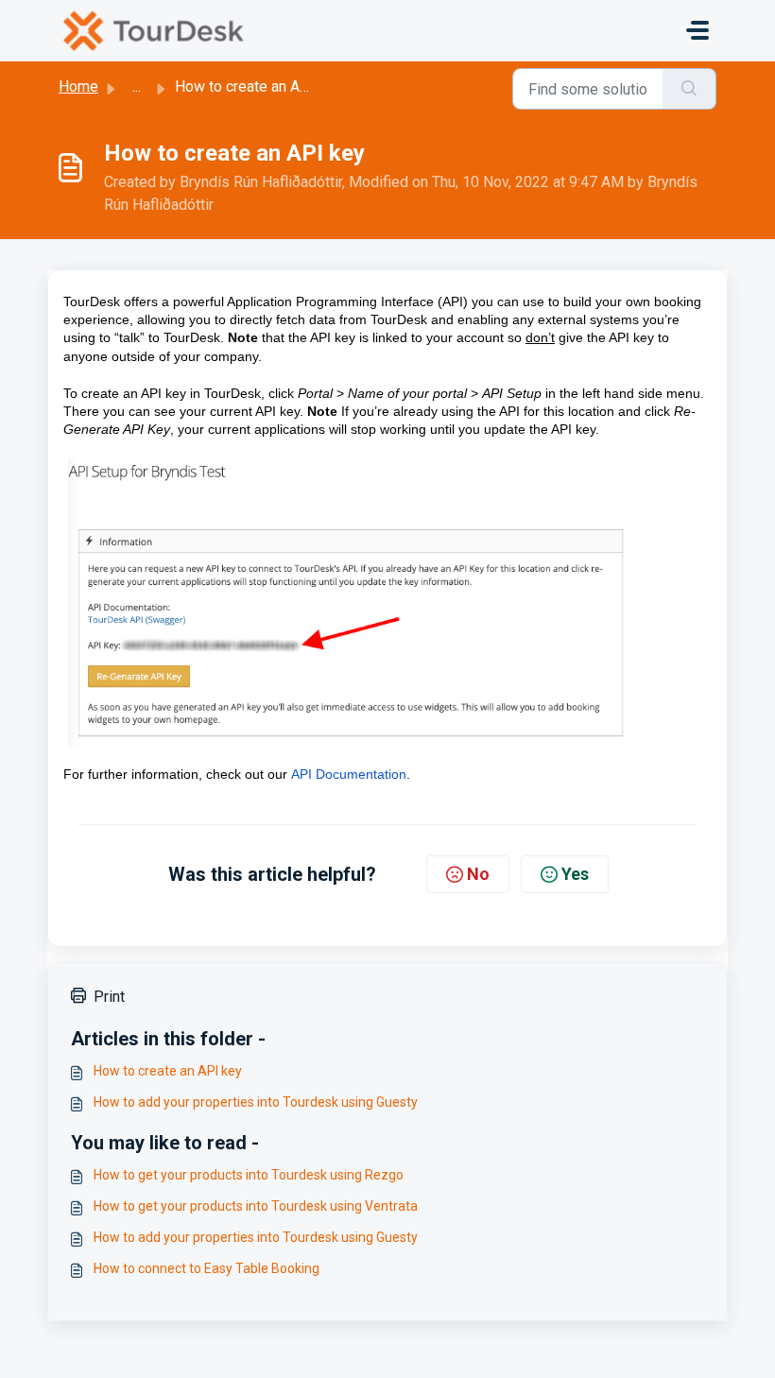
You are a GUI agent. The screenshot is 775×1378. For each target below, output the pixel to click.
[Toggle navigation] (697, 30)
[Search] (689, 89)
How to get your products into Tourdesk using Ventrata (256, 1206)
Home (78, 86)
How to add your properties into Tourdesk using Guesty (256, 1102)
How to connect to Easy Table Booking (206, 1268)
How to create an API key (168, 1070)
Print (109, 997)
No (478, 874)
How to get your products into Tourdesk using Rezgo (249, 1174)
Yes (575, 874)
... (136, 86)
